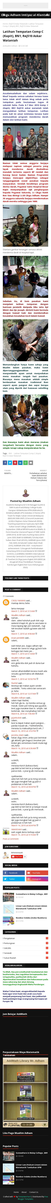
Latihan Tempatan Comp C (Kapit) (27, 453)
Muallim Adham (11, 46)
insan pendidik (17, 637)
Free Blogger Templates (33, 1197)
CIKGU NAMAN (18, 600)
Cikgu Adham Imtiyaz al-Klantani (25, 15)
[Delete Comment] (36, 611)
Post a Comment (11, 838)
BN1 (10, 453)
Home (5, 24)
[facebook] (14, 872)
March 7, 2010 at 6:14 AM (23, 653)
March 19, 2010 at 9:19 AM (23, 834)
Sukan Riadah (25, 958)
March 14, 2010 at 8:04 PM (23, 787)
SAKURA (25, 948)
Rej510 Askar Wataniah (18, 24)
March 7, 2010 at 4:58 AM (23, 633)
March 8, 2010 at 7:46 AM (23, 713)
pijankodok (16, 717)
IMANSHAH (16, 829)
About (24, 1192)
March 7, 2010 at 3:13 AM (23, 611)
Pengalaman (26, 938)
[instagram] (37, 879)
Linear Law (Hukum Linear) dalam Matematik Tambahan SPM (31, 907)
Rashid (14, 683)
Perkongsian (26, 943)
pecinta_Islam (17, 735)
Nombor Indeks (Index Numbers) (31, 918)
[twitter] (14, 879)
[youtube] (37, 872)
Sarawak (26, 953)
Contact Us (33, 1192)
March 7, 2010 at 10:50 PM (23, 679)
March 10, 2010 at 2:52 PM (23, 731)
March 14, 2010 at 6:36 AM (23, 748)
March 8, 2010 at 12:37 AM (23, 693)
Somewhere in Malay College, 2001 (32, 894)
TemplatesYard (24, 1196)
